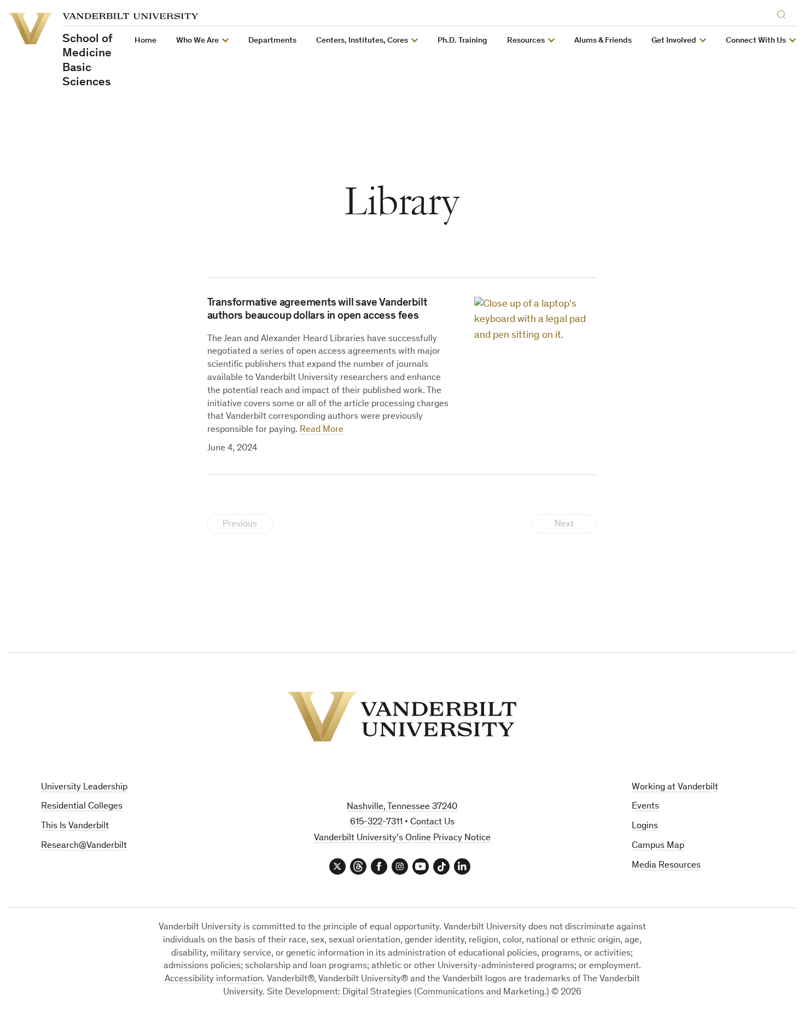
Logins (645, 826)
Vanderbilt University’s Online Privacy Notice (402, 838)
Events (645, 806)
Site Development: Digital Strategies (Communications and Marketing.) (408, 992)
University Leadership (84, 787)
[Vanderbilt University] (402, 717)
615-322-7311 (376, 822)
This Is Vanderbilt (75, 826)
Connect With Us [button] (756, 41)
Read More (321, 430)
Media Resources (666, 865)
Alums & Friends (603, 41)
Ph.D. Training (462, 41)
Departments (272, 41)
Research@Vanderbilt (84, 846)
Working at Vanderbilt (675, 787)
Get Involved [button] (673, 41)
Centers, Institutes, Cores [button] (362, 41)
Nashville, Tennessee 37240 (402, 807)
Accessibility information (214, 979)
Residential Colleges (82, 806)
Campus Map (658, 846)
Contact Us (432, 822)
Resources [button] (526, 41)
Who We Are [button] (197, 41)
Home (145, 41)
